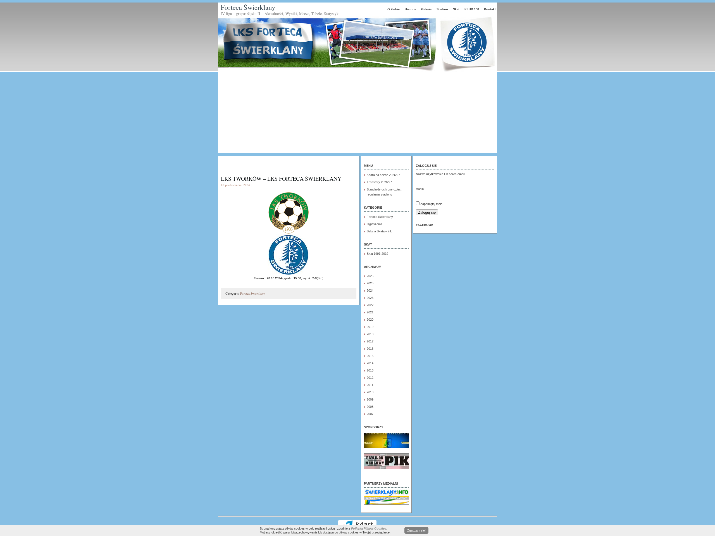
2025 (370, 283)
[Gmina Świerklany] (386, 447)
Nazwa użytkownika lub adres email (440, 174)
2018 (370, 334)
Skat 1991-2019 (377, 253)
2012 (370, 377)
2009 (370, 399)
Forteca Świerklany (248, 7)
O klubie (393, 9)
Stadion (442, 9)
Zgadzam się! (416, 530)
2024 (370, 290)
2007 (370, 414)
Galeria (426, 9)
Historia (410, 9)
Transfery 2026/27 (379, 182)
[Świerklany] (386, 503)
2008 (370, 406)
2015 (370, 356)
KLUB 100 (471, 9)
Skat (456, 9)
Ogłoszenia (374, 224)
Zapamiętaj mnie (431, 204)
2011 (370, 385)
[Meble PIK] (386, 468)
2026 (370, 276)
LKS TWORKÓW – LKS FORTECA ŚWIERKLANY (281, 178)
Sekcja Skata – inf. (379, 231)
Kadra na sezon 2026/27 (383, 175)
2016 (370, 348)
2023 (370, 297)
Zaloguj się (427, 212)
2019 (370, 326)
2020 (370, 319)
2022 (370, 305)
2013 (370, 370)
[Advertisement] (357, 114)
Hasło (420, 188)
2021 (370, 312)
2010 (370, 392)
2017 (370, 341)
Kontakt (490, 9)
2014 (370, 363)
